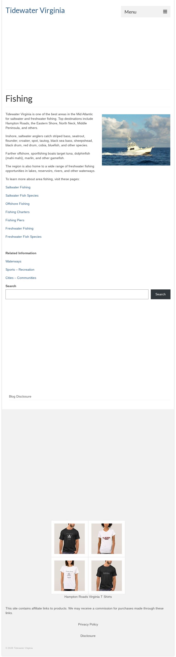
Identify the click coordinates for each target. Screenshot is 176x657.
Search (11, 286)
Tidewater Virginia (35, 10)
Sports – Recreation (20, 269)
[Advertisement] (88, 52)
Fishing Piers (15, 220)
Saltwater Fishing (18, 187)
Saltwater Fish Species (22, 195)
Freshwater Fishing (19, 228)
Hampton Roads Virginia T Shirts (88, 596)
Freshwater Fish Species (23, 236)
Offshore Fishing (18, 204)
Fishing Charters (18, 212)
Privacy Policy (88, 624)
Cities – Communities (21, 278)
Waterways (13, 261)
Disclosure (88, 636)
